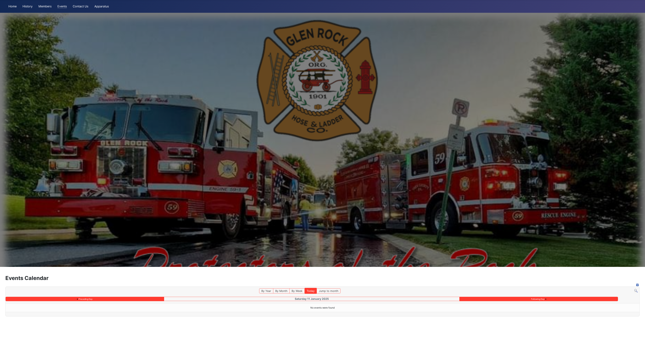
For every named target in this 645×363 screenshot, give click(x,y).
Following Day (538, 299)
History (28, 6)
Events (62, 6)
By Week (297, 291)
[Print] (637, 285)
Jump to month (328, 291)
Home (12, 6)
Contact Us (80, 6)
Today (311, 291)
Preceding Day (86, 299)
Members (45, 6)
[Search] (636, 290)
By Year (266, 291)
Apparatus (101, 6)
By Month (281, 291)
